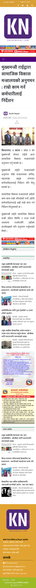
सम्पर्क (13, 580)
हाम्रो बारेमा (5, 580)
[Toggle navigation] (3, 59)
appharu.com (17, 585)
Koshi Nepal (14, 113)
